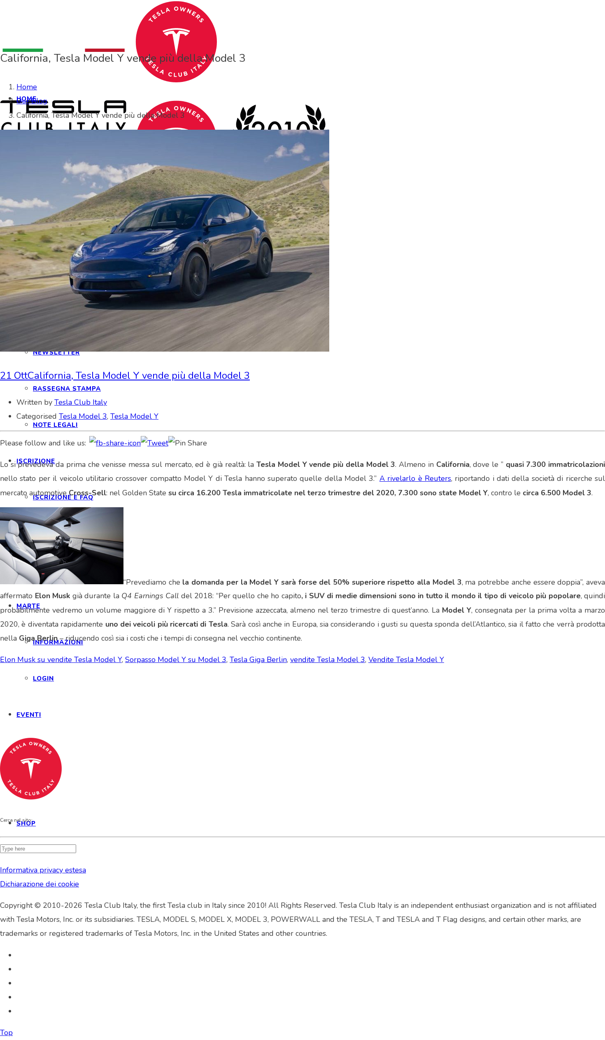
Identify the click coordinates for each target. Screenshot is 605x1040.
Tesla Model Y (134, 416)
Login (43, 678)
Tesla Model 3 (83, 416)
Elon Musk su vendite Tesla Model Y (61, 660)
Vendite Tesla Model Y (406, 660)
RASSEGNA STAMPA (67, 389)
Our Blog (31, 101)
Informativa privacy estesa (43, 870)
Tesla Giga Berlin (258, 660)
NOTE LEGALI (55, 425)
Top (6, 1033)
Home (26, 87)
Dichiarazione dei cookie (39, 884)
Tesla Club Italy (80, 402)
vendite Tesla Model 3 (327, 660)
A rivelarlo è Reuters (415, 478)
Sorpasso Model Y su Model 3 (175, 660)
